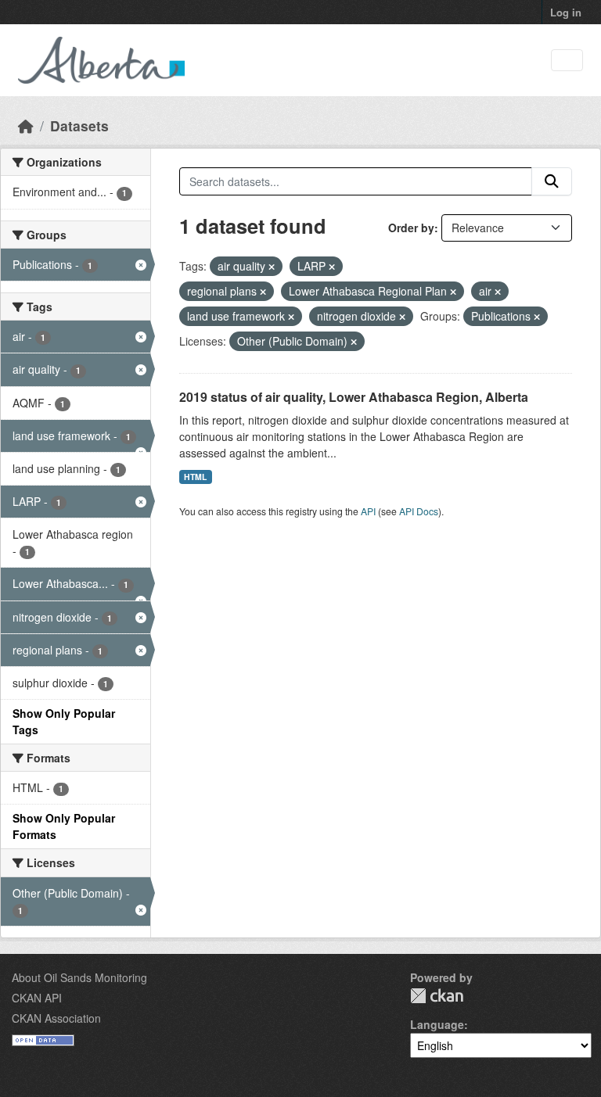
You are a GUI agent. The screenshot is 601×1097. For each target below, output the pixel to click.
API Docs (418, 511)
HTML (195, 476)
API (368, 511)
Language (437, 1024)
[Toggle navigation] (567, 60)
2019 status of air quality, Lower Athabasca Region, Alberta (353, 397)
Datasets (79, 125)
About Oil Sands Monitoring (79, 977)
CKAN (436, 996)
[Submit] (551, 181)
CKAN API (37, 998)
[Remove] (271, 266)
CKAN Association (56, 1018)
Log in (565, 12)
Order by (411, 227)
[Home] (26, 125)
